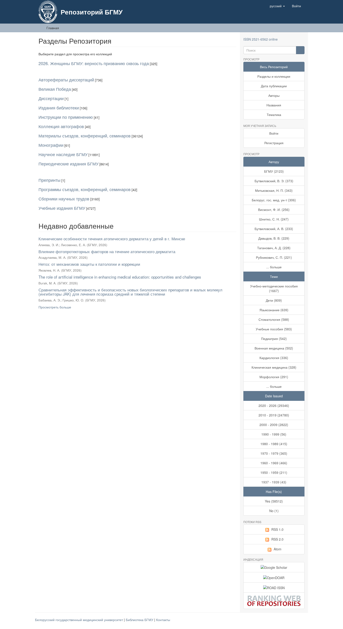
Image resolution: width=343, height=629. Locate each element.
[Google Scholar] (274, 567)
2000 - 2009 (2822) (273, 424)
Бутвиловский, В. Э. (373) (274, 180)
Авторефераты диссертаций (66, 80)
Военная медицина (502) (274, 348)
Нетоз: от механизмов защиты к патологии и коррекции (89, 264)
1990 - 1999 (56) (273, 434)
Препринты (49, 180)
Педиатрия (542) (274, 338)
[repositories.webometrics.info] (274, 600)
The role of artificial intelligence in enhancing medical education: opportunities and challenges (119, 277)
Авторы (274, 95)
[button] (277, 6)
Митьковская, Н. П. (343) (274, 190)
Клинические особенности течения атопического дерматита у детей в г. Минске (111, 238)
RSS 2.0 (277, 539)
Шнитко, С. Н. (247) (274, 219)
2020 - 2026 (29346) (274, 405)
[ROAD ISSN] (274, 587)
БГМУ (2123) (274, 171)
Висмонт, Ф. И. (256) (274, 209)
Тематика (274, 114)
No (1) (274, 510)
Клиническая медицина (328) (274, 367)
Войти (273, 133)
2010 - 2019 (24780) (274, 415)
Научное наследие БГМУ (63, 154)
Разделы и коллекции (273, 76)
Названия (273, 105)
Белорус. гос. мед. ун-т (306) (274, 200)
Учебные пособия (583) (274, 329)
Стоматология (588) (274, 319)
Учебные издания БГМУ (61, 208)
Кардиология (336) (273, 357)
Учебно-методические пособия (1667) (274, 288)
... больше (274, 267)
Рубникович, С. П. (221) (274, 257)
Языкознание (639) (273, 310)
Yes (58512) (274, 501)
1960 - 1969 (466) (273, 463)
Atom (277, 549)
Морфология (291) (273, 376)
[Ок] (300, 50)
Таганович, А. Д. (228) (273, 247)
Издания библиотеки (58, 108)
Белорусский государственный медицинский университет (79, 619)
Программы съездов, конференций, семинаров (84, 189)
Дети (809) (274, 300)
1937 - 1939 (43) (273, 482)
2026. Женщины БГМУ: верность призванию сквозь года (93, 63)
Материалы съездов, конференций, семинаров (84, 136)
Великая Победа (54, 89)
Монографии (50, 145)
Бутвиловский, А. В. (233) (274, 228)
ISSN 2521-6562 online (260, 39)
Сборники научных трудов (63, 199)
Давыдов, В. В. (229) (273, 238)
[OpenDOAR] (274, 577)
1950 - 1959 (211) (273, 472)
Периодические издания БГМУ (68, 164)
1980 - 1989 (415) (273, 443)
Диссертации (51, 98)
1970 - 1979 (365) (273, 453)
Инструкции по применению (65, 117)
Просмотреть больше (54, 307)
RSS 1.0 (277, 529)
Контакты (163, 619)
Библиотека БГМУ (140, 619)
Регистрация (274, 142)
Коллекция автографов (61, 126)
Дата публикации (274, 86)
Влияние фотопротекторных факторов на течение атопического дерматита (106, 251)
